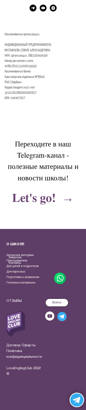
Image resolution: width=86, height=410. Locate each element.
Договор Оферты (21, 345)
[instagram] (53, 8)
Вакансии (15, 257)
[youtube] (43, 8)
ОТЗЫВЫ (14, 301)
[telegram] (33, 8)
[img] (15, 324)
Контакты (15, 263)
